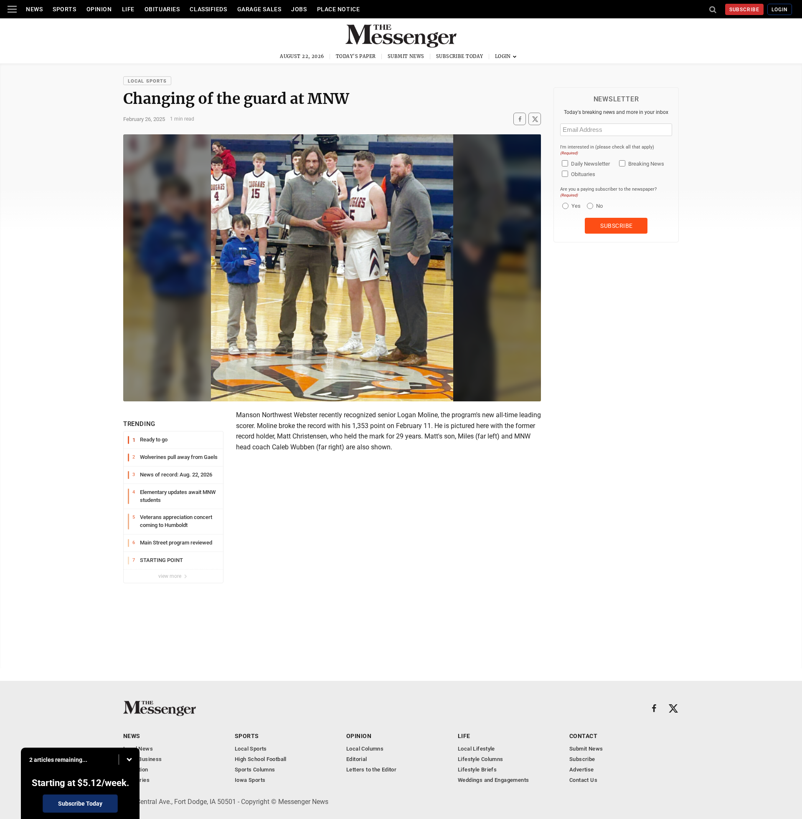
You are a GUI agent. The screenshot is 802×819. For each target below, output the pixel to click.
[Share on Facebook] (519, 119)
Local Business (142, 759)
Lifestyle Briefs (477, 769)
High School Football (261, 759)
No (599, 206)
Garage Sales (259, 9)
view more (170, 576)
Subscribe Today (459, 56)
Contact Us (583, 780)
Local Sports (147, 81)
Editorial (356, 759)
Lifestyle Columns (480, 759)
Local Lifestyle (476, 749)
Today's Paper (356, 56)
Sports (64, 9)
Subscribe (744, 10)
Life (128, 9)
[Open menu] (12, 9)
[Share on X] (534, 119)
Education (135, 769)
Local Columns (364, 749)
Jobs (299, 9)
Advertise (581, 769)
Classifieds (208, 9)
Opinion (99, 9)
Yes (575, 206)
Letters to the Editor (371, 769)
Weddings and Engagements (493, 780)
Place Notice (338, 9)
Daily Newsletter (590, 164)
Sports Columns (255, 769)
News (34, 9)
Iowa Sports (250, 780)
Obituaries (162, 9)
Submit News (406, 56)
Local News (138, 749)
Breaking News (646, 164)
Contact (583, 736)
